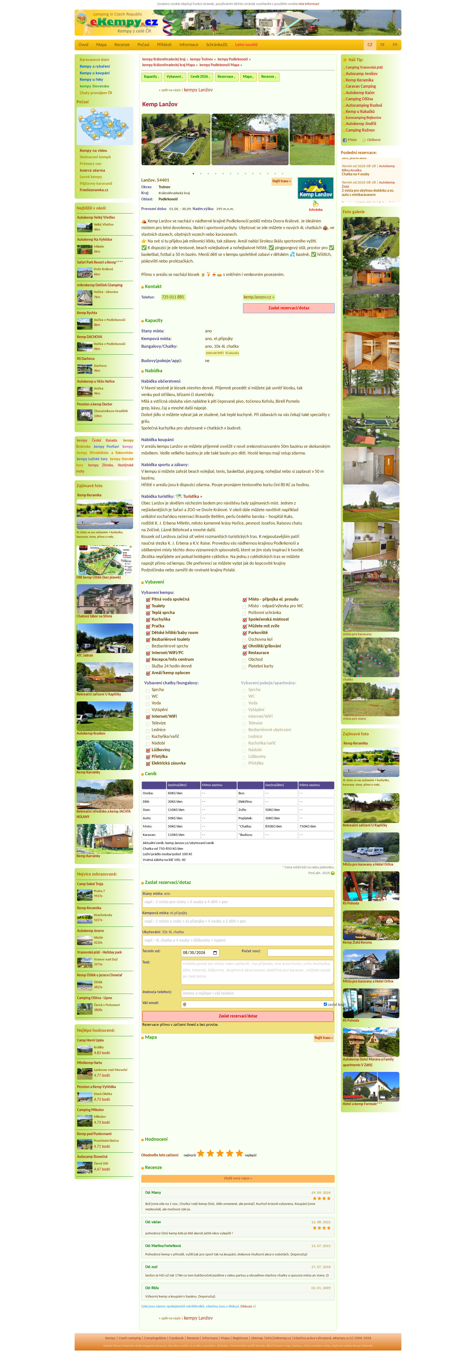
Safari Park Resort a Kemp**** (100, 263)
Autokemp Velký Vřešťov (96, 218)
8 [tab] (245, 173)
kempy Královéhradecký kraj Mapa (168, 65)
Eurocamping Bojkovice (363, 118)
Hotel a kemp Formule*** (362, 1104)
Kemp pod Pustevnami (94, 1134)
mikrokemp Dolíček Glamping (99, 285)
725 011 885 (173, 297)
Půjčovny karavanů (96, 184)
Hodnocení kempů (95, 157)
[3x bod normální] (220, 1154)
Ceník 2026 (199, 77)
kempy (127, 447)
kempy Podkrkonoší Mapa (219, 65)
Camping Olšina (359, 99)
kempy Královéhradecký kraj (163, 59)
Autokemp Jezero (90, 931)
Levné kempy (91, 177)
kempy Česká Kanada (97, 441)
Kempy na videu (93, 151)
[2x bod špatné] (210, 1154)
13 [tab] (282, 173)
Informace (188, 45)
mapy (287, 1345)
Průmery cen (90, 164)
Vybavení (174, 77)
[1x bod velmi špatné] (201, 1154)
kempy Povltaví (106, 447)
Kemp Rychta (87, 313)
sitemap (257, 1338)
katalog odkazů (265, 1345)
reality (185, 1345)
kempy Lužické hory (92, 459)
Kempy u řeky (91, 80)
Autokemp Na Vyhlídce (94, 240)
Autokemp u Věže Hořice (96, 382)
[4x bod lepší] (230, 1154)
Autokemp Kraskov (91, 734)
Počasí (143, 45)
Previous (144, 142)
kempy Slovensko (94, 86)
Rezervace (225, 77)
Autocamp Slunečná (92, 1157)
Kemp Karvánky (88, 772)
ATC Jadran (85, 656)
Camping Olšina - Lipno (94, 998)
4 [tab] (215, 173)
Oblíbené (374, 140)
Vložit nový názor (238, 1178)
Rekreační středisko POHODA (367, 186)
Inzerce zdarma (92, 171)
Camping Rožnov (360, 130)
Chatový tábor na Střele (94, 616)
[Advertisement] (105, 1209)
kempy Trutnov (201, 59)
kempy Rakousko (363, 1345)
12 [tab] (275, 173)
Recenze (122, 45)
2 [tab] (200, 173)
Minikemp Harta (89, 1063)
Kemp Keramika (89, 495)
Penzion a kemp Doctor (94, 404)
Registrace (240, 1338)
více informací (308, 4)
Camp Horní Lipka (90, 1040)
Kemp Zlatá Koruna (357, 943)
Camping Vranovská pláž (364, 68)
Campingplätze (155, 1338)
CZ (370, 45)
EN (395, 45)
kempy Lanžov (198, 90)
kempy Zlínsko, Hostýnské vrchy (105, 469)
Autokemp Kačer (360, 93)
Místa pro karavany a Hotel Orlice (368, 865)
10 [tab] (260, 173)
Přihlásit (164, 45)
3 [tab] (208, 173)
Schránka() (216, 45)
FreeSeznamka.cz (94, 190)
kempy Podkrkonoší (233, 59)
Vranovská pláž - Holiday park (99, 953)
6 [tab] (230, 173)
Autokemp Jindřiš (361, 124)
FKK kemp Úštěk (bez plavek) (99, 578)
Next (331, 142)
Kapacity (150, 77)
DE (382, 45)
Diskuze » (247, 1306)
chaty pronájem (313, 1345)
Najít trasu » (281, 181)
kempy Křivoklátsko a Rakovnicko (105, 453)
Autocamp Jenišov (362, 74)
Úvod (83, 45)
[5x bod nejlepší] (239, 1154)
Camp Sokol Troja (90, 884)
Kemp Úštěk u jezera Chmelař (99, 975)
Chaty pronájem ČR (96, 93)
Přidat (352, 140)
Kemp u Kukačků (360, 112)
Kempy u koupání (95, 73)
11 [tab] (267, 173)
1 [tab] (193, 173)
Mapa (101, 45)
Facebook (176, 1338)
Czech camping (130, 1338)
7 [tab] (238, 173)
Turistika (191, 496)
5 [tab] (223, 173)
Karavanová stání (94, 60)
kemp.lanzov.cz (257, 297)
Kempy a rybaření (95, 67)
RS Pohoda (351, 903)
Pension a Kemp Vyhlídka (96, 1087)
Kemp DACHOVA (89, 337)
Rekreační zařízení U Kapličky (99, 694)
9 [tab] (252, 173)
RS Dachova (85, 359)
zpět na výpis (171, 90)
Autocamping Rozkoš (364, 106)
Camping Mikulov (90, 1110)
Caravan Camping (361, 86)
